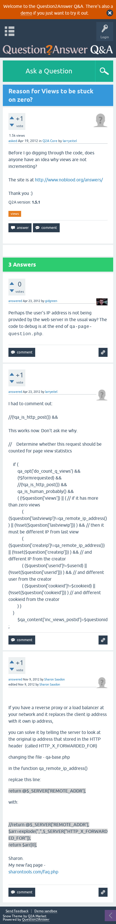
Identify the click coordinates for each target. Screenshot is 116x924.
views (15, 213)
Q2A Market (37, 916)
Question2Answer (36, 919)
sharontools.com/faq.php (33, 871)
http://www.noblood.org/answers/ (69, 179)
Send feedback (17, 911)
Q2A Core (50, 141)
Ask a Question (49, 71)
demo (26, 12)
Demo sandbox (45, 911)
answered (15, 301)
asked (12, 141)
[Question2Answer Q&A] (58, 48)
